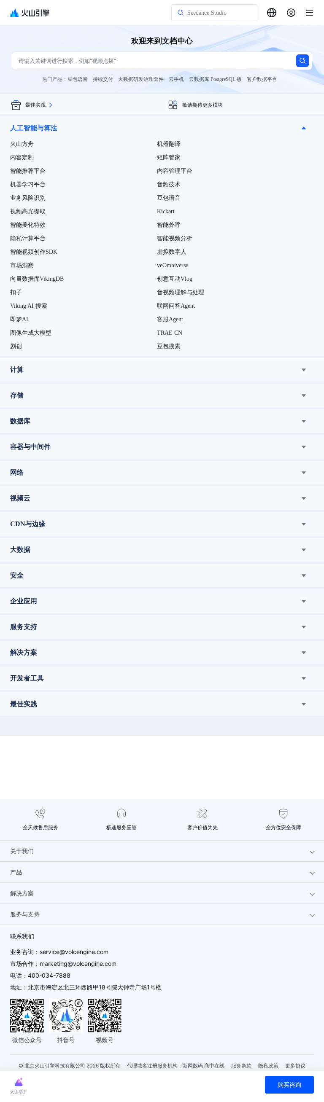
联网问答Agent (176, 306)
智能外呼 (169, 225)
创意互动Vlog (174, 279)
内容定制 (22, 157)
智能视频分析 (174, 238)
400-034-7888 (49, 975)
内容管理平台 (174, 171)
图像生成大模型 (30, 333)
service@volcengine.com (74, 951)
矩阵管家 (169, 157)
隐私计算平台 (28, 238)
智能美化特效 (28, 225)
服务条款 (241, 1065)
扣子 (16, 292)
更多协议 (295, 1065)
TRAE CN (169, 333)
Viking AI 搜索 (28, 306)
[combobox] (272, 13)
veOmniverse (172, 265)
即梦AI (19, 319)
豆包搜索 (169, 346)
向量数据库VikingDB (37, 279)
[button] (162, 128)
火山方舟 (22, 144)
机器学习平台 (28, 184)
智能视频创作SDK (33, 252)
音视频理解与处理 (180, 292)
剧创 (16, 346)
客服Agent (170, 319)
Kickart (166, 211)
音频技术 (169, 184)
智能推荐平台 (28, 171)
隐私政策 (268, 1065)
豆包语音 (169, 198)
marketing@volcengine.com (78, 963)
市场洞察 (22, 265)
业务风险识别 (28, 198)
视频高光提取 (28, 211)
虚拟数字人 (171, 252)
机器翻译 (169, 144)
